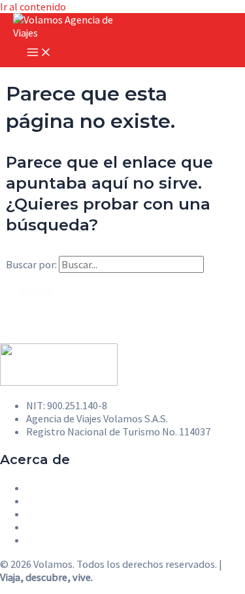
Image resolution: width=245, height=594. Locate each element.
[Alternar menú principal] (39, 53)
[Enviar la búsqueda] (219, 264)
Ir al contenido (33, 6)
